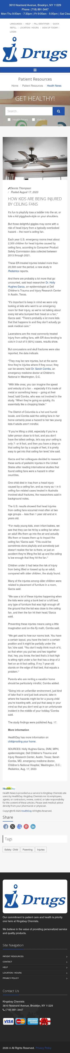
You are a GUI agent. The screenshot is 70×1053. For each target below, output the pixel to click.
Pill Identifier (41, 23)
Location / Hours (29, 27)
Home (14, 85)
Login (13, 31)
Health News (20, 119)
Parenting (27, 849)
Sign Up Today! (50, 27)
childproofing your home (22, 741)
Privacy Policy (11, 978)
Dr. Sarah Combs (41, 368)
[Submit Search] (59, 111)
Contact (7, 961)
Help (28, 23)
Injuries (41, 849)
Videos (41, 119)
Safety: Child (11, 849)
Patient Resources (32, 85)
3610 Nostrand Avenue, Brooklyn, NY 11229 (35, 5)
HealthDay (26, 810)
